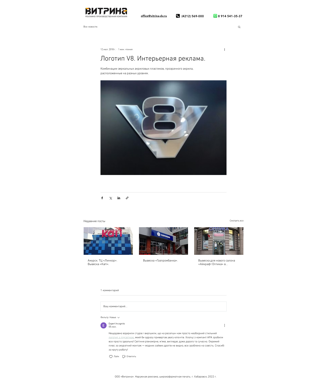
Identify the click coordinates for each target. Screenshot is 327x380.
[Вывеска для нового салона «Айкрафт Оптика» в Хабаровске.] (218, 241)
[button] (239, 26)
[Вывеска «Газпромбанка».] (163, 241)
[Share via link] (127, 198)
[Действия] (224, 325)
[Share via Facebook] (102, 198)
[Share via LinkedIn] (118, 198)
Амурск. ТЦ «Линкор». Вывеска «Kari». (102, 262)
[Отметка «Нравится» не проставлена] (111, 357)
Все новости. (90, 26)
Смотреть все (237, 220)
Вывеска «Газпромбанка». (160, 260)
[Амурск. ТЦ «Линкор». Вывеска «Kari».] (108, 241)
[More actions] (224, 49)
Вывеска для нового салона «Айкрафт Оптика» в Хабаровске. (216, 262)
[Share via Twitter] (110, 198)
